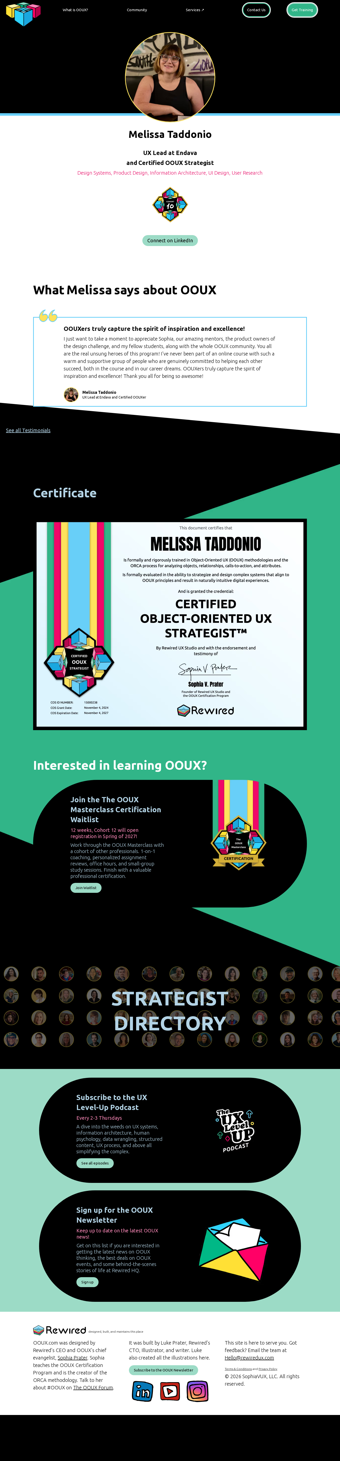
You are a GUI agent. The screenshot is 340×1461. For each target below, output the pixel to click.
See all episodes (95, 1163)
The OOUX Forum (93, 1387)
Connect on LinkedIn (170, 240)
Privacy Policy (268, 1368)
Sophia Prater (72, 1357)
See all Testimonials (28, 430)
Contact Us (256, 10)
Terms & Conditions (238, 1368)
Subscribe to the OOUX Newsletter (163, 1370)
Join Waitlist (86, 888)
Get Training (302, 10)
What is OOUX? (75, 10)
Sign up (87, 1282)
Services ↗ (195, 10)
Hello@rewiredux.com (249, 1357)
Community (137, 10)
